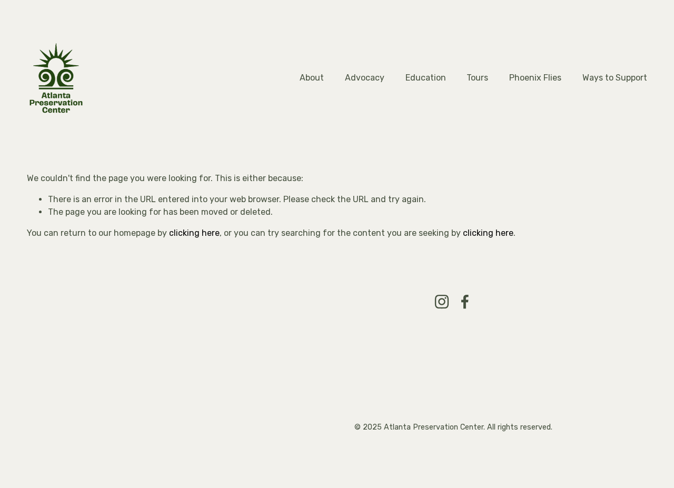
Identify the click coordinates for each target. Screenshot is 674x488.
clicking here (194, 233)
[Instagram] (441, 301)
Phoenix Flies (535, 78)
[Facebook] (465, 301)
